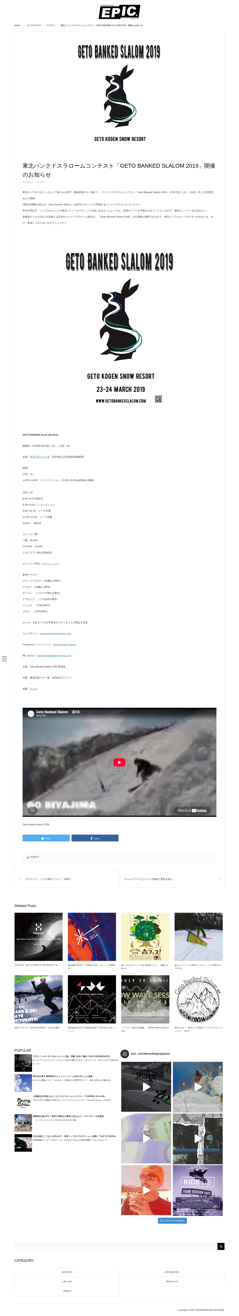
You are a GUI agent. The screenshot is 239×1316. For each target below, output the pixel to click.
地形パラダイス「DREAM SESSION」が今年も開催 (37, 1028)
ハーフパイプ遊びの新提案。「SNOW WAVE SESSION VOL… (145, 1029)
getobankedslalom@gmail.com (54, 655)
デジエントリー (50, 563)
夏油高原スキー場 (40, 456)
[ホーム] (18, 25)
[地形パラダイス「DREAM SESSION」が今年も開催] (39, 999)
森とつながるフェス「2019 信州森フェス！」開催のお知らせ (144, 966)
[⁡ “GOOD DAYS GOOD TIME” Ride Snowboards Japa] (198, 1087)
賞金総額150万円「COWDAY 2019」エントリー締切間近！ (91, 966)
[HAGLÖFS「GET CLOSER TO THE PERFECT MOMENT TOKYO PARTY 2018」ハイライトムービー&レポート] (39, 937)
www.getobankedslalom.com (55, 633)
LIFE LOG (67, 1281)
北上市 (33, 688)
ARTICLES (67, 1272)
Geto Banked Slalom (64, 644)
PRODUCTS (172, 1281)
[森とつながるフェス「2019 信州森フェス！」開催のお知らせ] (145, 937)
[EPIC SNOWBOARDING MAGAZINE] (119, 19)
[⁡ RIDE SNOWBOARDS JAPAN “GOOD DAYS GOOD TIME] (146, 1138)
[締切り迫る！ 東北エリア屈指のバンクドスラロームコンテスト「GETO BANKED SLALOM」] (199, 999)
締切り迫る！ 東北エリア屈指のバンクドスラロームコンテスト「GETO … (199, 1029)
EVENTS (50, 25)
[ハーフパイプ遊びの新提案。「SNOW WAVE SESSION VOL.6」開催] (145, 999)
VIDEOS (67, 1291)
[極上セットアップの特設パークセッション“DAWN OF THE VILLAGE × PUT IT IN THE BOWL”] (199, 937)
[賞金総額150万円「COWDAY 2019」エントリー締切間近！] (92, 937)
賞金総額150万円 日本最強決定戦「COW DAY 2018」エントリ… (92, 1029)
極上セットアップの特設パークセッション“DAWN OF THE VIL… (198, 966)
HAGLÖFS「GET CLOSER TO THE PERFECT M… (37, 965)
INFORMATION (34, 25)
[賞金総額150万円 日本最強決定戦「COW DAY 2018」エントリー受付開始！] (92, 999)
